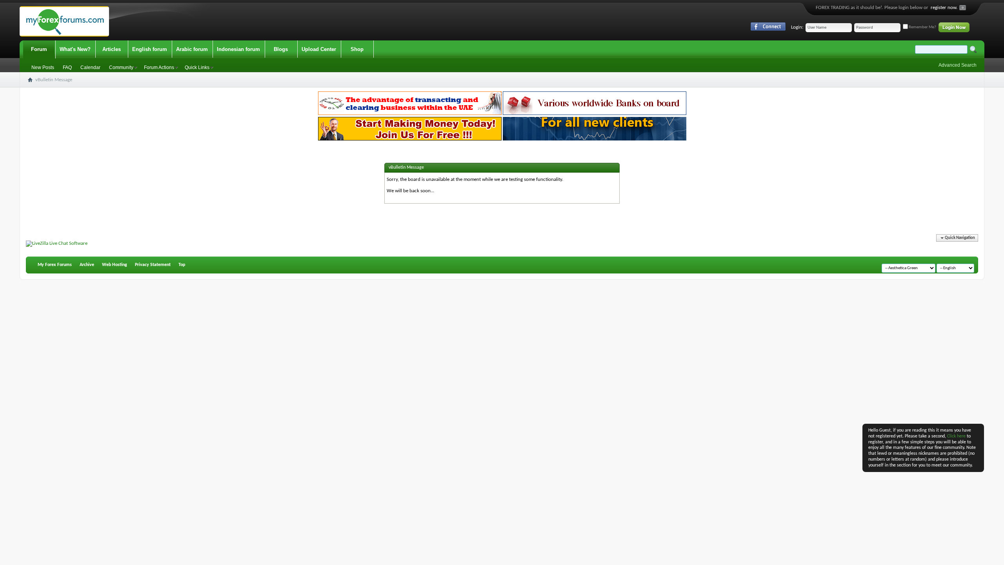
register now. (944, 7)
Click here (956, 436)
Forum (39, 49)
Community (121, 67)
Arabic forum (192, 49)
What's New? (75, 49)
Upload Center (319, 49)
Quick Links (197, 67)
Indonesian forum (238, 49)
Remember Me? (922, 27)
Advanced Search (958, 65)
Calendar (90, 67)
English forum (149, 49)
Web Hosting (114, 264)
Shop (357, 49)
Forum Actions (159, 67)
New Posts (42, 67)
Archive (87, 264)
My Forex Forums (55, 264)
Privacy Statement (153, 264)
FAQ (67, 67)
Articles (111, 49)
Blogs (281, 49)
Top (181, 264)
